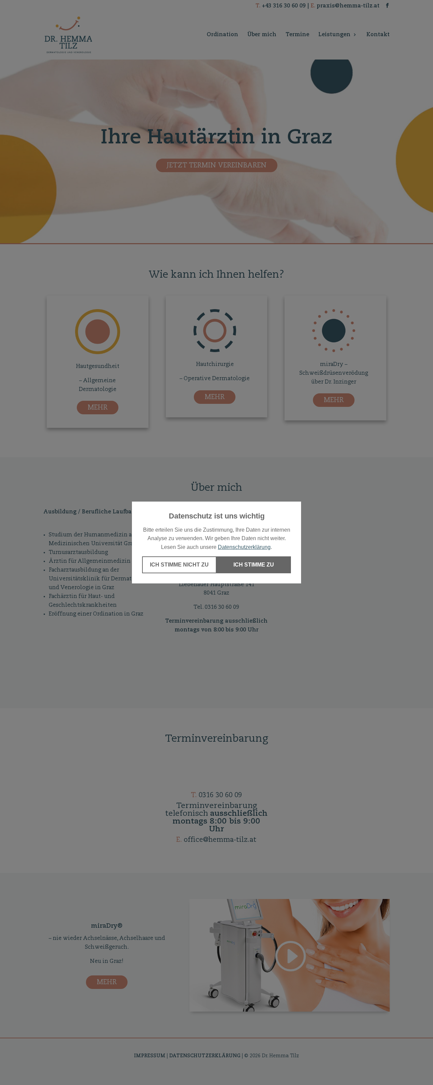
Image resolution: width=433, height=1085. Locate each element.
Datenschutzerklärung (244, 547)
